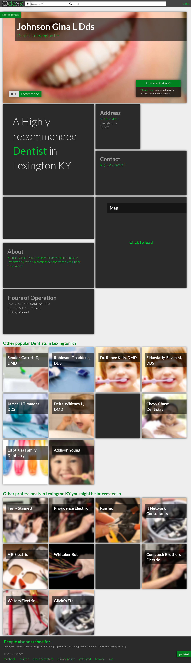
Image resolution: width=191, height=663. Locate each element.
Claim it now (147, 90)
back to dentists (10, 14)
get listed (85, 659)
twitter (24, 659)
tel (112, 165)
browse (100, 659)
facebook (10, 659)
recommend (30, 94)
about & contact (43, 659)
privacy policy (66, 659)
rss (111, 659)
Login (186, 3)
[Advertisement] (48, 218)
